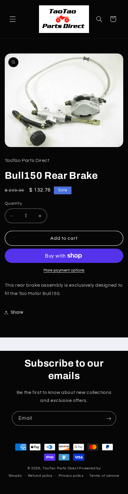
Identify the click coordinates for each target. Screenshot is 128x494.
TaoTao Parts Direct (60, 468)
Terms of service (104, 475)
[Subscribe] (109, 418)
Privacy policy (71, 475)
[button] (12, 19)
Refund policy (40, 475)
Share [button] (17, 312)
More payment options (64, 270)
